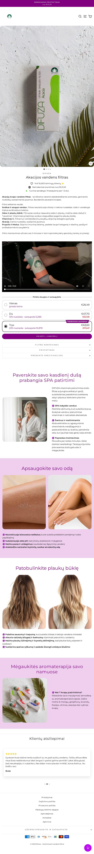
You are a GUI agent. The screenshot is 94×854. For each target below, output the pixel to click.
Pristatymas (47, 350)
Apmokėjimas (47, 814)
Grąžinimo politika (47, 801)
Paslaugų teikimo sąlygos (47, 810)
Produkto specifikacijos (47, 355)
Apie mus (47, 822)
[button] (47, 304)
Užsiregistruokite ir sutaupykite (46, 829)
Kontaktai (47, 818)
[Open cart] (88, 848)
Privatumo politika (47, 806)
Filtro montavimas (47, 345)
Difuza (47, 173)
